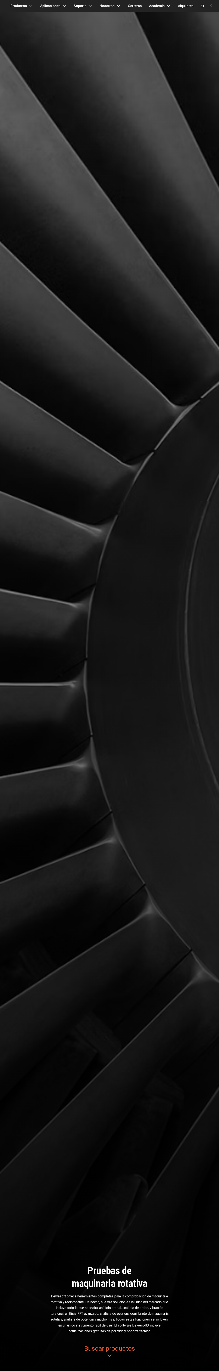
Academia (157, 6)
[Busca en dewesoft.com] (212, 6)
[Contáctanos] (202, 6)
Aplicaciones (50, 6)
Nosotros (107, 6)
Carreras (135, 6)
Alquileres (186, 6)
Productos (18, 6)
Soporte (80, 6)
